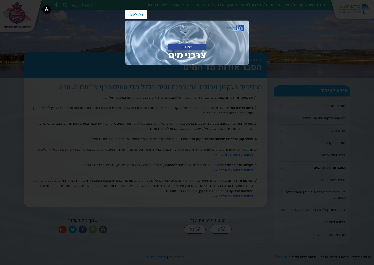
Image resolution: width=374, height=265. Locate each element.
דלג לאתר (134, 13)
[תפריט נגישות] (46, 9)
